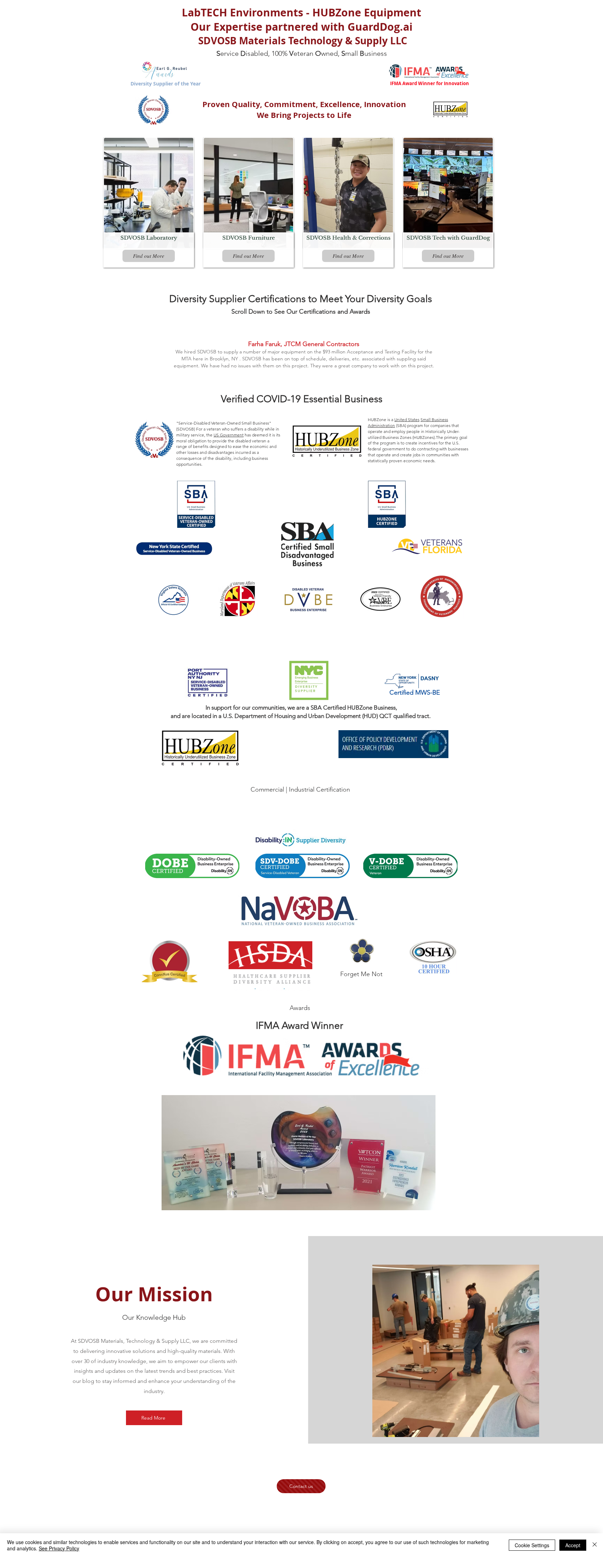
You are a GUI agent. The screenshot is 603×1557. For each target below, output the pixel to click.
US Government (229, 434)
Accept (572, 1545)
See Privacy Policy (59, 1548)
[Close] (594, 1545)
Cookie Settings (532, 1545)
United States (406, 419)
